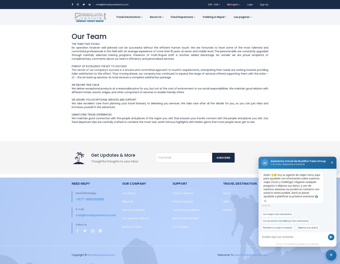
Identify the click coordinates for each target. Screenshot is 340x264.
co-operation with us (135, 218)
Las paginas (242, 17)
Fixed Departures (182, 17)
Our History (129, 193)
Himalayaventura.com (101, 255)
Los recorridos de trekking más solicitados (286, 220)
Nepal (226, 193)
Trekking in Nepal (213, 17)
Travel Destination (128, 17)
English (234, 4)
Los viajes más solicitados (277, 214)
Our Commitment (133, 210)
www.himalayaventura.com (251, 255)
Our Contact (180, 227)
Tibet (226, 201)
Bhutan (227, 210)
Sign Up (264, 4)
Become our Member (186, 218)
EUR (210, 4)
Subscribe (223, 158)
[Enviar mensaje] (331, 237)
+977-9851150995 (90, 199)
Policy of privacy (183, 193)
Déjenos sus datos (308, 227)
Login (250, 4)
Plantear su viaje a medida (277, 227)
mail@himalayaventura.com (112, 4)
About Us (156, 17)
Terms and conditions (186, 210)
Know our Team (132, 227)
